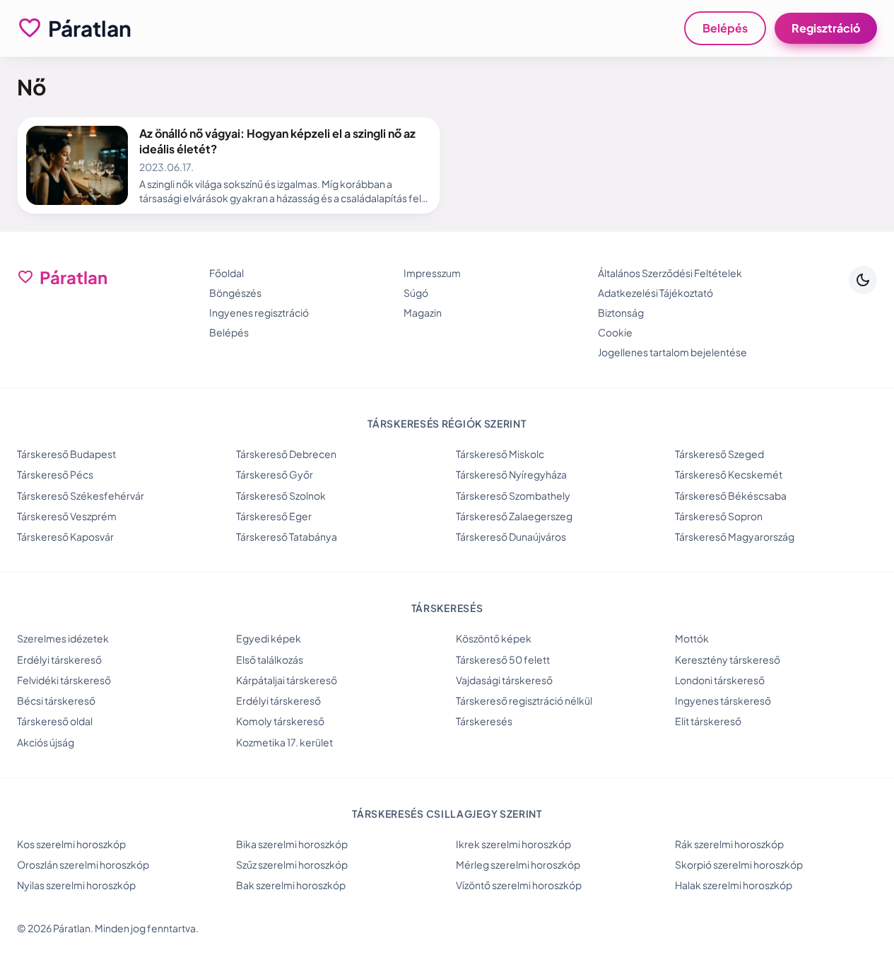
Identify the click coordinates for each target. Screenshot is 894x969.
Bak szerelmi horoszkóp (291, 885)
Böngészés (235, 292)
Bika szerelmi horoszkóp (292, 844)
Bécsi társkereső (56, 700)
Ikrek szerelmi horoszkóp (513, 844)
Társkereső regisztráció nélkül (524, 700)
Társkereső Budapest (66, 453)
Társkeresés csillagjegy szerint (447, 813)
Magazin (423, 312)
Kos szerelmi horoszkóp (71, 844)
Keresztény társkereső (727, 659)
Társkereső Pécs (55, 474)
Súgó (416, 292)
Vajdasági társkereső (504, 680)
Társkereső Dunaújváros (511, 536)
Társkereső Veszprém (67, 516)
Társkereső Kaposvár (65, 536)
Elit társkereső (708, 721)
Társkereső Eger (274, 516)
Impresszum (432, 272)
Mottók (692, 638)
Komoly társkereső (280, 721)
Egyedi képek (268, 638)
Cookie (615, 332)
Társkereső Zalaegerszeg (514, 516)
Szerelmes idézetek (63, 638)
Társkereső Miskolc (500, 453)
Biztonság (621, 312)
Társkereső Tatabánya (286, 536)
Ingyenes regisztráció (259, 312)
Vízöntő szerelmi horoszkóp (519, 885)
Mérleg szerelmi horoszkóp (518, 864)
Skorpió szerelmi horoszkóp (739, 864)
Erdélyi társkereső (59, 659)
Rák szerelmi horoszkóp (729, 844)
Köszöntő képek (493, 638)
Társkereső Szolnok (281, 495)
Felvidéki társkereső (64, 680)
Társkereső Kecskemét (728, 474)
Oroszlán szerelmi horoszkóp (83, 864)
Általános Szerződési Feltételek (670, 272)
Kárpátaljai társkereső (286, 680)
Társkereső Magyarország (734, 536)
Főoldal (226, 272)
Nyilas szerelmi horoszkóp (76, 885)
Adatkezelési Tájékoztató (655, 292)
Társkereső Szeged (719, 453)
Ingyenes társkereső (723, 700)
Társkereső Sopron (719, 516)
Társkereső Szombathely (513, 495)
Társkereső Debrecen (286, 453)
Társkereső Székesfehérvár (80, 495)
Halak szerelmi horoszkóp (733, 885)
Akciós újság (45, 742)
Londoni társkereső (720, 680)
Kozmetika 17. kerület (284, 742)
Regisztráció (826, 27)
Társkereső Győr (274, 474)
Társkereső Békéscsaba (731, 495)
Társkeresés (484, 721)
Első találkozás (269, 659)
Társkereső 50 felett (503, 659)
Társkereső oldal (55, 721)
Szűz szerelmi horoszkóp (292, 864)
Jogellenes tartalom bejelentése (672, 352)
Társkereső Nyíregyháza (511, 474)
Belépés (725, 27)
